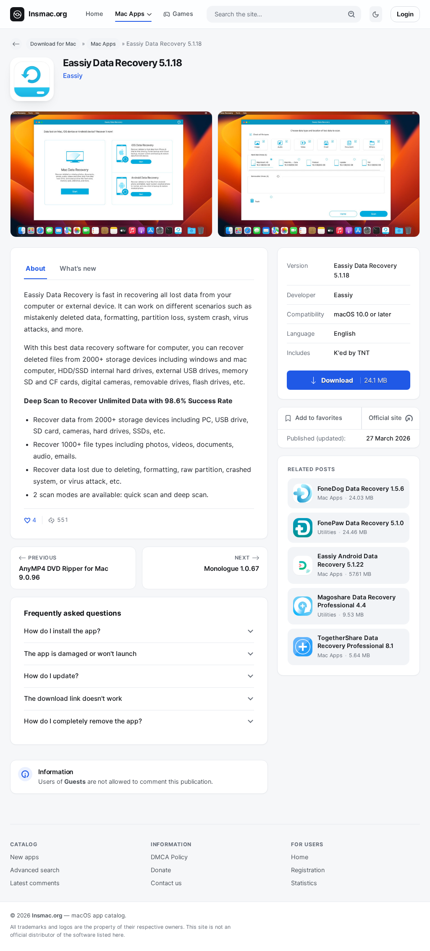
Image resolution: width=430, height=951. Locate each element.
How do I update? (51, 676)
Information (171, 844)
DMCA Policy (169, 857)
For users (307, 844)
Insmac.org (47, 915)
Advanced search (35, 870)
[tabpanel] (139, 395)
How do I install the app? (62, 631)
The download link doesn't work (73, 698)
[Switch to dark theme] (376, 14)
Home (94, 14)
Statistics (304, 883)
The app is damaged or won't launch (80, 654)
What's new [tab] (78, 268)
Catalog (24, 844)
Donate (161, 870)
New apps (24, 857)
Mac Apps (129, 14)
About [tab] (35, 268)
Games (183, 14)
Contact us (166, 883)
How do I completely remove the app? (83, 721)
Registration (308, 870)
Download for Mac (53, 44)
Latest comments (35, 883)
